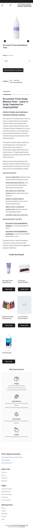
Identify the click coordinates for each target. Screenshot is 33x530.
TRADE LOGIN (8, 289)
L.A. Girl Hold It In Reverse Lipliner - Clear (23, 317)
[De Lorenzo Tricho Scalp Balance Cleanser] (9, 268)
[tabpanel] (16, 173)
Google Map (4, 480)
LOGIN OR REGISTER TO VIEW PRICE (13, 70)
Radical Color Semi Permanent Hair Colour (7, 317)
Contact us (4, 472)
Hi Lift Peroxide (6, 353)
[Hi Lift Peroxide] (9, 340)
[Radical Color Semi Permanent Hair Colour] (9, 304)
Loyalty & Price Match (6, 489)
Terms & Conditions (6, 500)
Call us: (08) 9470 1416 (6, 463)
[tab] (7, 92)
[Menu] (2, 5)
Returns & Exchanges (6, 494)
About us (3, 475)
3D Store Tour (4, 478)
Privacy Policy (4, 497)
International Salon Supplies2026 (19, 525)
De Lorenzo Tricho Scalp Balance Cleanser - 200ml (7, 281)
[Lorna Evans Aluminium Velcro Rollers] (24, 268)
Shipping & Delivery (6, 491)
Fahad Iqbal (22, 526)
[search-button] (10, 5)
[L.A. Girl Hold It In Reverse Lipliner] (24, 304)
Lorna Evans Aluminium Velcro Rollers (23, 281)
